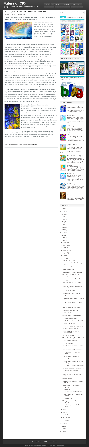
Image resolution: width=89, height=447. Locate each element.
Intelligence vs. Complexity (69, 260)
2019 (63, 227)
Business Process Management (15, 144)
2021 (63, 222)
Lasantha (50, 445)
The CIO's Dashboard (67, 343)
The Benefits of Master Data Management (73, 365)
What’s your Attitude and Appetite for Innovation (25, 12)
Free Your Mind (66, 359)
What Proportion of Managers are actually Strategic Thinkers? (75, 156)
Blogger (55, 441)
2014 (63, 240)
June (64, 258)
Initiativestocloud (71, 135)
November (65, 245)
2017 (63, 232)
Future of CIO (15, 3)
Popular (63, 17)
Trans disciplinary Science (69, 290)
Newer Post (7, 149)
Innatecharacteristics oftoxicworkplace (72, 145)
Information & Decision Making (70, 310)
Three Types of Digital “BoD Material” (71, 307)
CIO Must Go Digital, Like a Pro (70, 335)
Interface (69, 125)
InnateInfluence (71, 115)
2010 (63, 431)
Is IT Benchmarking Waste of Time (71, 356)
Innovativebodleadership (73, 106)
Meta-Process (66, 295)
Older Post (55, 149)
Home (47, 4)
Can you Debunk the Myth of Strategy (72, 315)
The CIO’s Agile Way (67, 398)
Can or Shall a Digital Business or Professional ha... (70, 332)
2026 (63, 208)
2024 (63, 214)
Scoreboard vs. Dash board (69, 323)
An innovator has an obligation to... (71, 328)
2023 (63, 216)
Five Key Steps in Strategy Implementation (73, 320)
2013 (63, 423)
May (64, 409)
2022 (63, 219)
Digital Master (76, 4)
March (64, 415)
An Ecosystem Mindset (68, 269)
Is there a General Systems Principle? (72, 302)
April (64, 412)
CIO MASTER (66, 4)
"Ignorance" (70, 183)
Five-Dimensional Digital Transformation (72, 349)
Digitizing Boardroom (62, 7)
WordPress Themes (36, 445)
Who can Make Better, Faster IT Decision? (73, 338)
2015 (63, 237)
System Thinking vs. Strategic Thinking (72, 391)
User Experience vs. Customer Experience (73, 368)
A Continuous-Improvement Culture (71, 305)
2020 (63, 224)
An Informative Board (67, 313)
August (65, 253)
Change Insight (76, 7)
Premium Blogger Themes (58, 445)
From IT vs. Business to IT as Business (72, 326)
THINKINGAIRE (55, 4)
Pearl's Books (71, 17)
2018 (63, 229)
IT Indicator (70, 165)
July (64, 255)
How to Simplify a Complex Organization (72, 272)
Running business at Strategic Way (71, 293)
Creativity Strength (67, 378)
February (65, 417)
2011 (63, 428)
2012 (63, 426)
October (65, 247)
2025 (63, 211)
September (66, 250)
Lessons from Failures (32, 144)
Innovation (25, 144)
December (65, 242)
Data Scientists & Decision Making (71, 385)
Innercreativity (70, 173)
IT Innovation (49, 7)
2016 (63, 235)
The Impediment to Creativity (69, 318)
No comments (21, 14)
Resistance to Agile (67, 267)
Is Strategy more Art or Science (70, 340)
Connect (80, 17)
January (65, 420)
